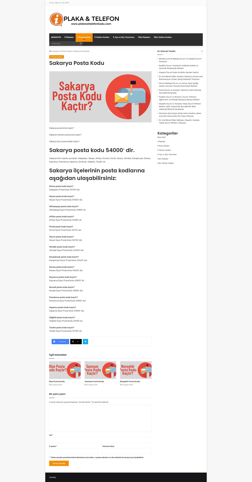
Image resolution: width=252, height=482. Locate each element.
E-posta (53, 446)
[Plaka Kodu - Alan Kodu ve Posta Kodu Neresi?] (84, 19)
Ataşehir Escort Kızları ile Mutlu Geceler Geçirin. (179, 72)
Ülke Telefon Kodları (163, 37)
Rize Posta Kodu (57, 381)
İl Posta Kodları (84, 37)
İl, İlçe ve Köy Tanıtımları (124, 37)
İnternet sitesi (108, 446)
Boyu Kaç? (162, 137)
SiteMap (52, 477)
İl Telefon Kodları (101, 37)
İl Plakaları (69, 37)
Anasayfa (55, 51)
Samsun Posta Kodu (94, 381)
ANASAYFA (56, 37)
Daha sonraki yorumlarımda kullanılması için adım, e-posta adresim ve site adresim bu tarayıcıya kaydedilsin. (97, 457)
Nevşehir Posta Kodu (130, 381)
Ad (51, 435)
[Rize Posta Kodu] (65, 370)
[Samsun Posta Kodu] (100, 370)
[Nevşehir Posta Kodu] (136, 370)
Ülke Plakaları (144, 37)
